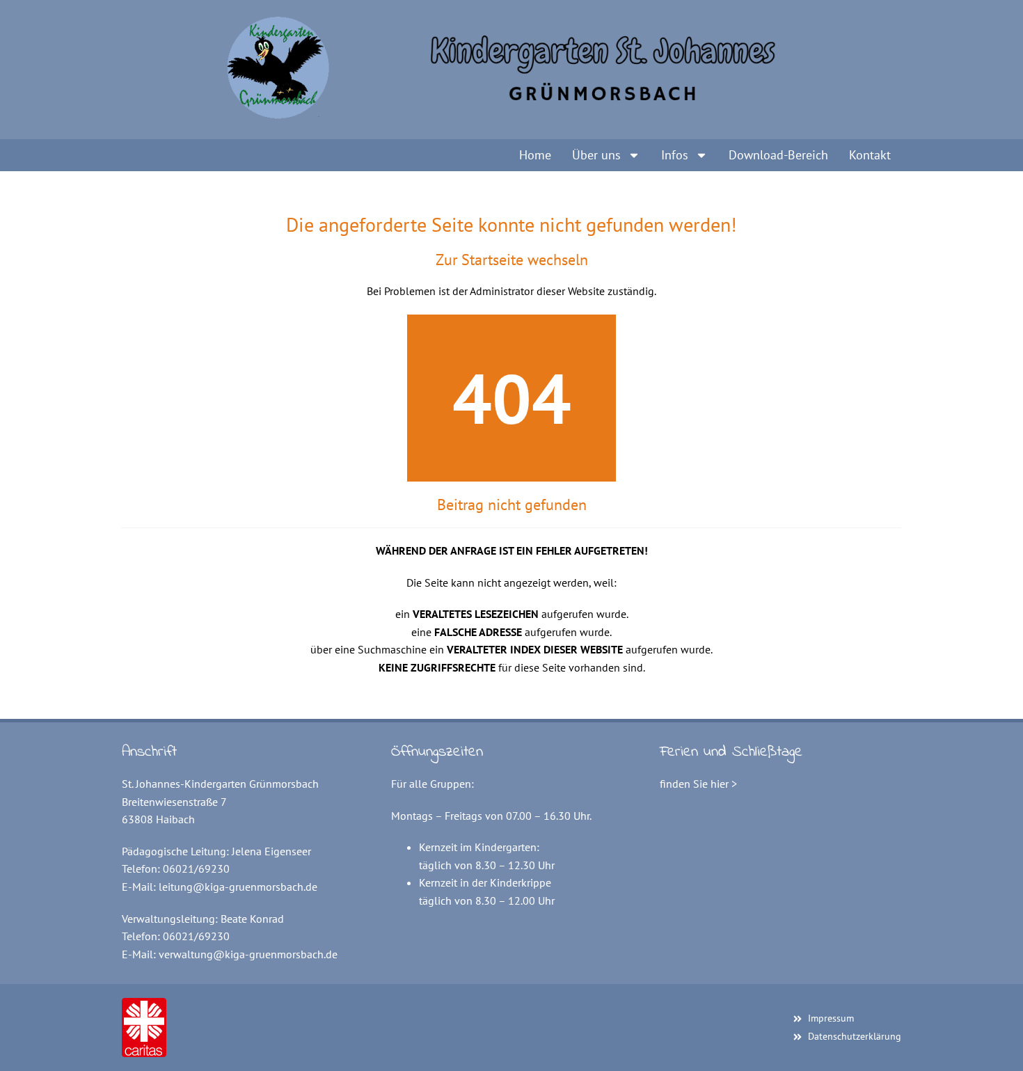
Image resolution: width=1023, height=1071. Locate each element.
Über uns (596, 155)
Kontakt (870, 155)
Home (535, 155)
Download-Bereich (778, 155)
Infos (674, 155)
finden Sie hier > (698, 784)
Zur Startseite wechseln (512, 259)
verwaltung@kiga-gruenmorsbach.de (248, 954)
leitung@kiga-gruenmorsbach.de (238, 887)
